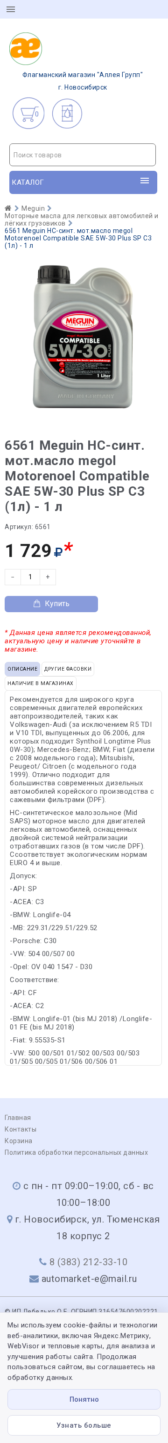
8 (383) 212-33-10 (88, 1262)
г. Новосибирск (82, 81)
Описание (22, 669)
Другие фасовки (67, 669)
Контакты (20, 1129)
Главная (18, 1117)
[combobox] (82, 154)
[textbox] (82, 155)
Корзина (19, 1141)
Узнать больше (84, 1425)
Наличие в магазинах (40, 683)
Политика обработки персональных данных (76, 1152)
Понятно (84, 1399)
